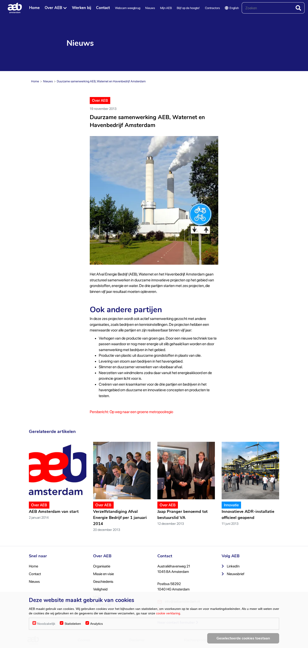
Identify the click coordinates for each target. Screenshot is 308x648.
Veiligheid (100, 589)
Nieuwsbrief (235, 574)
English (234, 8)
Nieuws (150, 8)
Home (34, 7)
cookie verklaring (168, 613)
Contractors (212, 8)
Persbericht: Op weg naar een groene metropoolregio (131, 412)
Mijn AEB (166, 8)
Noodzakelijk (46, 623)
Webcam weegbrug (127, 8)
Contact (103, 7)
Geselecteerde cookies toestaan (243, 638)
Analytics (96, 623)
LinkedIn (232, 566)
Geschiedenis (103, 581)
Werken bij (81, 7)
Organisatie (101, 566)
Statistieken (72, 623)
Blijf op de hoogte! (188, 8)
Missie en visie (103, 574)
